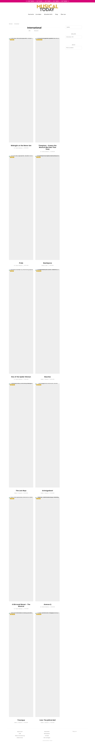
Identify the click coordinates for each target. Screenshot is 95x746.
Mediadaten (47, 733)
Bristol (12, 271)
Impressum (20, 731)
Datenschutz (20, 737)
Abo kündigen (47, 737)
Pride (21, 263)
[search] (80, 27)
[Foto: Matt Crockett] (47, 549)
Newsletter (47, 731)
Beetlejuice (47, 263)
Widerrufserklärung (20, 735)
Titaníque (21, 720)
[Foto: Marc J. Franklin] (47, 321)
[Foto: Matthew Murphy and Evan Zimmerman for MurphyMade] (47, 665)
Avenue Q (47, 604)
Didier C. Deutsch (44, 379)
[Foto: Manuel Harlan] (21, 208)
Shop (56, 14)
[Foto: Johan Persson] (21, 90)
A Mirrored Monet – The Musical (21, 605)
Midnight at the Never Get (21, 145)
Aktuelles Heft (48, 14)
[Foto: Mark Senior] (47, 90)
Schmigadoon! (47, 490)
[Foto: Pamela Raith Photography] (21, 549)
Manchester (39, 39)
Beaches (47, 377)
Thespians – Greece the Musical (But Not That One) (47, 147)
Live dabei (38, 14)
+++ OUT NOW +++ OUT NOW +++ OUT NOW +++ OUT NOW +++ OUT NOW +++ (47, 1)
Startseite (31, 14)
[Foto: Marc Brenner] (21, 321)
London (12, 39)
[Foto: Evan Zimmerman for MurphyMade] (21, 665)
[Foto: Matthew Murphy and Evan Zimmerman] (47, 435)
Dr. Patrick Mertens (18, 148)
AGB (20, 733)
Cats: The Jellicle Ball (48, 720)
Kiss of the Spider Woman (21, 377)
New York (39, 271)
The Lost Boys (21, 490)
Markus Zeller (45, 265)
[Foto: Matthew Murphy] (21, 435)
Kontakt (47, 735)
